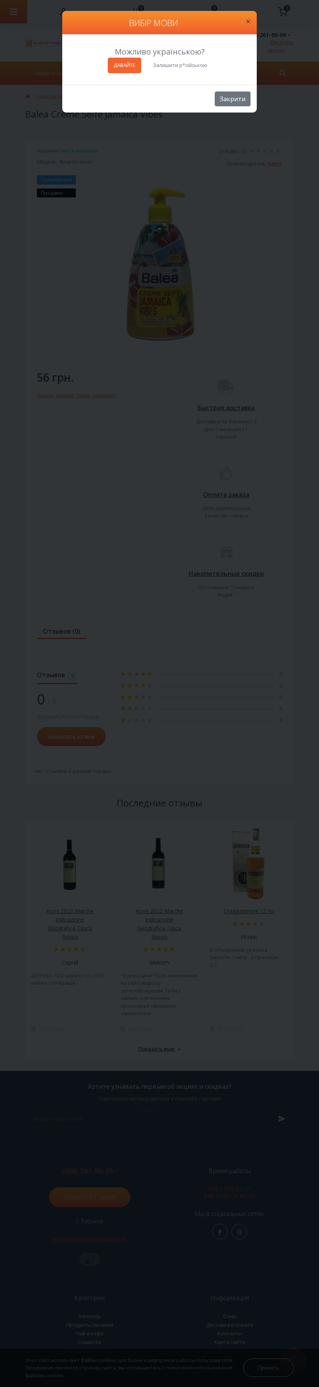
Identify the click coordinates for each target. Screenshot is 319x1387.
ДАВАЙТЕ (124, 65)
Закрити (232, 99)
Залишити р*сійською (180, 65)
